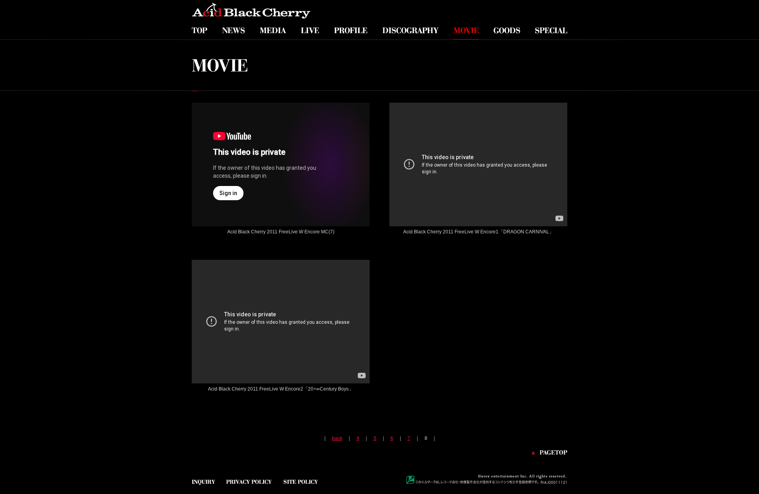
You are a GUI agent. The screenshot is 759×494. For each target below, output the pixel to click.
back (337, 438)
